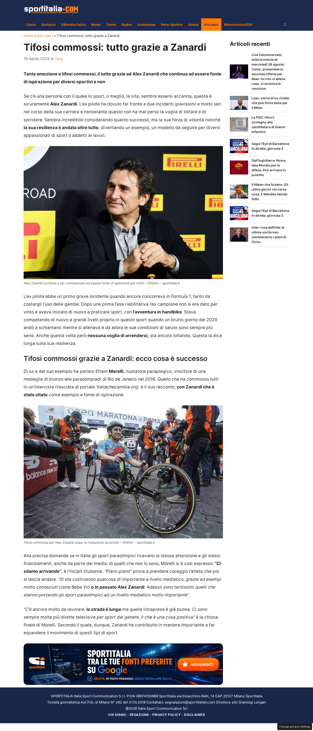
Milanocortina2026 (238, 24)
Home (28, 35)
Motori (96, 24)
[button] (285, 24)
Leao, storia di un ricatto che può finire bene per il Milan (270, 103)
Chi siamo (117, 715)
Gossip (193, 24)
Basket (127, 24)
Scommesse (146, 24)
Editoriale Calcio (73, 24)
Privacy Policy (166, 715)
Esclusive (48, 24)
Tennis (111, 24)
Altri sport (211, 24)
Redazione (139, 715)
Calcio (31, 24)
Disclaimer (194, 715)
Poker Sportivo (172, 24)
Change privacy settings (294, 726)
